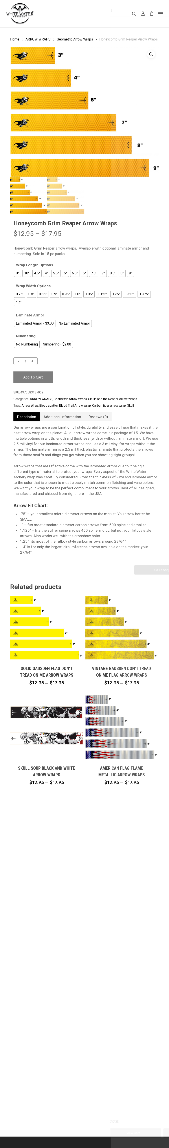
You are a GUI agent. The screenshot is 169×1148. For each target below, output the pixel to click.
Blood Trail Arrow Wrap (75, 405)
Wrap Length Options (34, 265)
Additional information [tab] (62, 417)
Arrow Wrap (30, 405)
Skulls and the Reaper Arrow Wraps (112, 399)
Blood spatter (48, 405)
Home (14, 39)
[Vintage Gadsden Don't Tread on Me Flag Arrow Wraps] (121, 628)
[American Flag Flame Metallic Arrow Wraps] (121, 727)
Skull (130, 405)
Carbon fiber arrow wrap (109, 405)
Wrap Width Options (33, 286)
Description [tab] (26, 417)
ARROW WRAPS (38, 39)
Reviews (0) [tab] (98, 417)
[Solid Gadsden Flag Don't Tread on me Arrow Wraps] (46, 628)
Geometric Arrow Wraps (75, 39)
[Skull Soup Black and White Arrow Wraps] (46, 727)
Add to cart (33, 377)
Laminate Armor (30, 315)
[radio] (17, 273)
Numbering (25, 336)
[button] (160, 13)
